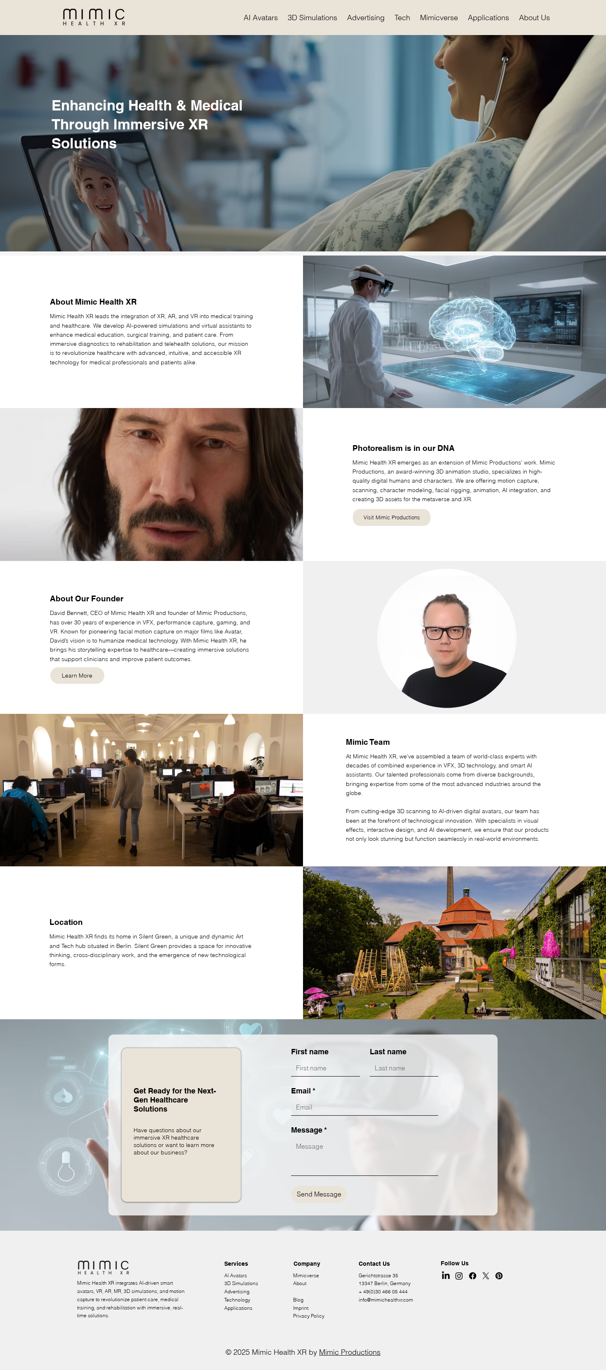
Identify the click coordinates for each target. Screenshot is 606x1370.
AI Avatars (235, 1275)
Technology (237, 1300)
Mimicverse (306, 1275)
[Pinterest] (499, 1276)
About (299, 1283)
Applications (238, 1308)
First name (310, 1051)
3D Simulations (241, 1283)
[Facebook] (472, 1276)
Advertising (236, 1291)
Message (309, 1130)
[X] (486, 1276)
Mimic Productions (350, 1352)
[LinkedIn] (446, 1276)
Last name (388, 1051)
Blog (298, 1300)
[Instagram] (459, 1276)
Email (303, 1090)
